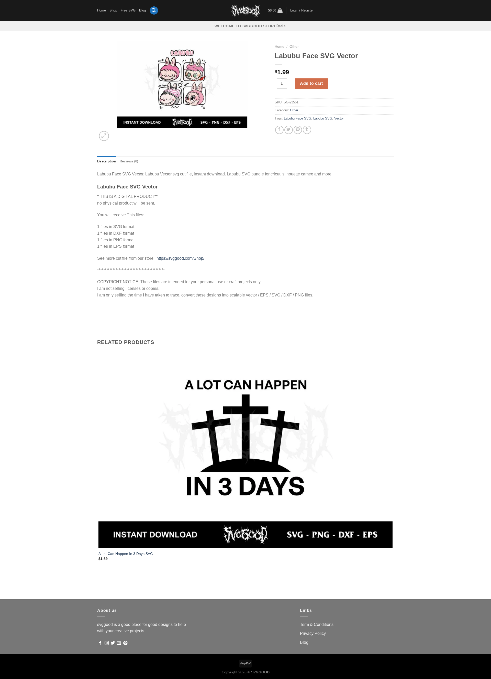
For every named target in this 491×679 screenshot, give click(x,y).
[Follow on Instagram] (107, 643)
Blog (142, 10)
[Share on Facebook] (279, 130)
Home (101, 10)
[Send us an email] (119, 643)
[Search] (154, 10)
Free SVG (128, 10)
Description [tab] (106, 161)
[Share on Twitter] (288, 130)
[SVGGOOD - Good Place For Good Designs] (245, 10)
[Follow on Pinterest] (125, 643)
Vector (339, 118)
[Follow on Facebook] (100, 643)
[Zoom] (104, 136)
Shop (113, 10)
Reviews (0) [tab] (129, 161)
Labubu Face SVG (297, 118)
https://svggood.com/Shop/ (180, 258)
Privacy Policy (313, 633)
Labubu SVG (322, 118)
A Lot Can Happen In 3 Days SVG (125, 554)
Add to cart (311, 83)
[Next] (116, 133)
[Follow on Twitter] (113, 643)
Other (294, 47)
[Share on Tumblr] (307, 130)
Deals (280, 26)
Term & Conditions (316, 624)
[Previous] (100, 590)
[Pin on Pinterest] (298, 130)
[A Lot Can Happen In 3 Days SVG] (245, 450)
